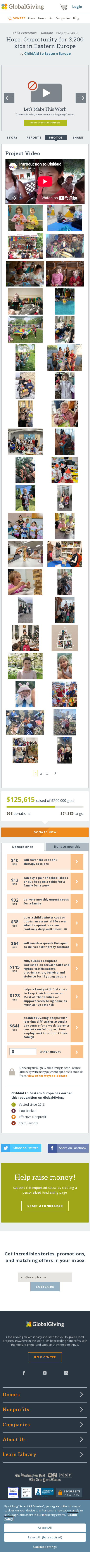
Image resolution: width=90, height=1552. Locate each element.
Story (12, 137)
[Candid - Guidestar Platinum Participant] (28, 1492)
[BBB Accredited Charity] (45, 1493)
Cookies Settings (45, 1547)
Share (78, 137)
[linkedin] (66, 1372)
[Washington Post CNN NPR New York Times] (45, 1478)
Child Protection (25, 33)
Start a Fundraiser (45, 1206)
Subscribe (45, 1287)
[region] (45, 1526)
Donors (11, 1395)
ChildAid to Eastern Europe (47, 53)
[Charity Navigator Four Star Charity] (14, 1492)
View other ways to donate (47, 1076)
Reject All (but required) (45, 1537)
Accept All (45, 1528)
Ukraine (47, 33)
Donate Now (45, 832)
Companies (63, 18)
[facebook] (24, 1372)
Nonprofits (45, 18)
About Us (14, 1440)
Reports (34, 137)
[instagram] (45, 1372)
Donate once (22, 847)
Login (77, 6)
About (32, 18)
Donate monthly (67, 846)
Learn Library (19, 1455)
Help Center (45, 1357)
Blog (76, 18)
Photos (56, 137)
